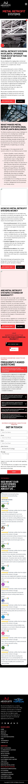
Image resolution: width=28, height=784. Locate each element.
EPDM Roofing (5, 751)
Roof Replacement (6, 778)
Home (2, 729)
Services (3, 733)
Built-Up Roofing (6, 748)
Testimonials (5, 740)
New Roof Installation (7, 765)
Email (2, 441)
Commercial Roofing (7, 774)
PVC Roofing (4, 770)
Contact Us (4, 742)
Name (2, 430)
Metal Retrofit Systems (8, 767)
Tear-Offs (4, 761)
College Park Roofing (7, 736)
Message (3, 452)
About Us (3, 731)
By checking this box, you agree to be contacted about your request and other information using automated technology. (14, 466)
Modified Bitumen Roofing (8, 768)
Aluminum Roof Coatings (8, 750)
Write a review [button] (5, 501)
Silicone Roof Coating (7, 757)
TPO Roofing (4, 755)
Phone (2, 435)
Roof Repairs (4, 763)
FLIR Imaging (4, 735)
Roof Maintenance (6, 772)
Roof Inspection (6, 776)
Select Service (4, 446)
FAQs (2, 738)
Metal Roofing (5, 753)
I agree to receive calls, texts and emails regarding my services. (13, 462)
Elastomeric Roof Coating (9, 759)
